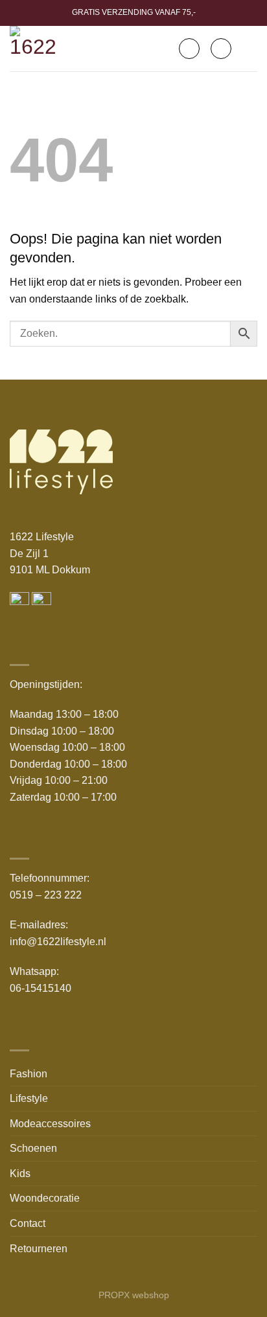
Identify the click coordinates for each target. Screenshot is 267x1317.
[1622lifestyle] (36, 48)
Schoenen (33, 1148)
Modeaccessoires (50, 1123)
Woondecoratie (45, 1198)
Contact (27, 1223)
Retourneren (38, 1248)
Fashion (28, 1073)
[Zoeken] (189, 48)
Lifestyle (29, 1098)
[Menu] (249, 48)
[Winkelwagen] (221, 48)
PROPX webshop (134, 1295)
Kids (20, 1173)
